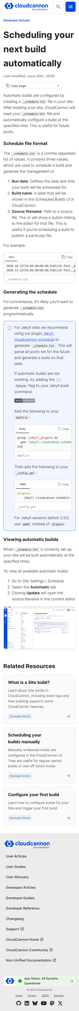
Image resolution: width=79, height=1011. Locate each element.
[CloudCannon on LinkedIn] (27, 1003)
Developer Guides (20, 898)
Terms (19, 995)
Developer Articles (16, 20)
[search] (58, 7)
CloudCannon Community (27, 950)
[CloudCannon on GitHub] (19, 1003)
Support (12, 929)
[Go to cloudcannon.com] (26, 6)
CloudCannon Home (22, 939)
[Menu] (71, 7)
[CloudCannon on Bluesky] (35, 1003)
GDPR (45, 995)
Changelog (15, 919)
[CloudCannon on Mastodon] (52, 1003)
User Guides (16, 867)
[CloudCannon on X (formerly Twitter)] (60, 1003)
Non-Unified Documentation (29, 960)
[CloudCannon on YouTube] (43, 1003)
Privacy (32, 995)
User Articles (16, 856)
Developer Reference (22, 908)
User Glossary (17, 877)
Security (59, 995)
